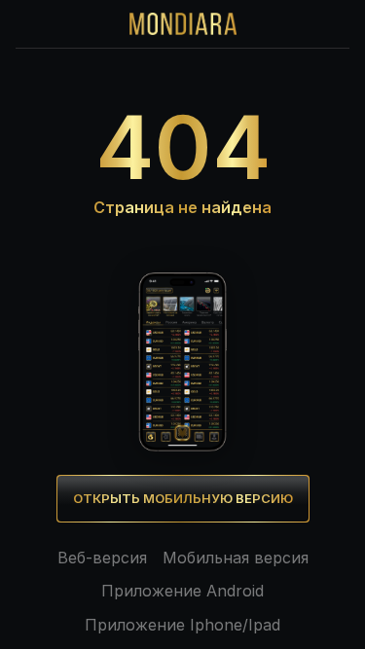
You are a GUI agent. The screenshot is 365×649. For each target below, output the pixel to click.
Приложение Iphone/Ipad (182, 624)
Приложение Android (182, 590)
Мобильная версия (236, 557)
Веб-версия (102, 557)
